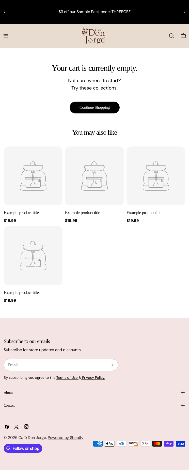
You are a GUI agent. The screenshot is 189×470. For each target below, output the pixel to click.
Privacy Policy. (93, 377)
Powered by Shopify (65, 437)
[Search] (171, 36)
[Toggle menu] (6, 36)
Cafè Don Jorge (32, 437)
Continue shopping (94, 107)
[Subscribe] (112, 365)
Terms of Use (67, 377)
